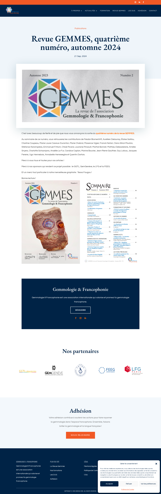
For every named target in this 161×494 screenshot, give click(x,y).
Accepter (109, 484)
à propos (75, 11)
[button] (156, 464)
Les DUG (131, 11)
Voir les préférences (148, 484)
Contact (153, 11)
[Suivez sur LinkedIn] (139, 2)
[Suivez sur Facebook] (143, 2)
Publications (80, 28)
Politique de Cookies (127, 489)
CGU (86, 475)
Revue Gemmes (119, 11)
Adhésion (142, 11)
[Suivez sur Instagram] (135, 2)
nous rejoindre (80, 435)
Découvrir (80, 310)
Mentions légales (90, 466)
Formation (105, 11)
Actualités (90, 11)
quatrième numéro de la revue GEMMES (115, 133)
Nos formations (56, 470)
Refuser (129, 484)
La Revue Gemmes (57, 466)
